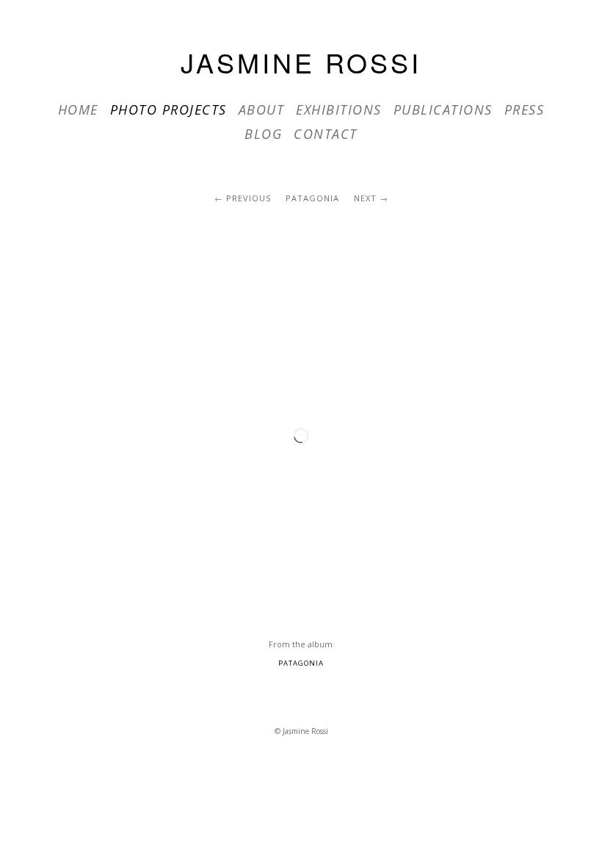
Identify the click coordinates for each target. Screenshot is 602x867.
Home (78, 109)
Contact (326, 134)
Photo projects (168, 109)
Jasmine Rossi (301, 62)
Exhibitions (339, 109)
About (262, 109)
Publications (443, 109)
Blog (263, 134)
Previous (248, 198)
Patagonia (312, 198)
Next (365, 198)
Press (524, 109)
